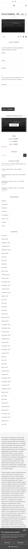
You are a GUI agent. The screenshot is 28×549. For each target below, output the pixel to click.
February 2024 (5, 274)
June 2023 (4, 303)
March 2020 (5, 403)
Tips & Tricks (5, 218)
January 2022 (5, 342)
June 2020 (4, 396)
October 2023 (5, 289)
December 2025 (6, 242)
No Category (5, 215)
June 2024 (4, 260)
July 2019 (4, 424)
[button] (14, 539)
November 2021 (6, 349)
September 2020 (6, 388)
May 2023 (4, 306)
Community (5, 204)
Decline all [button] (20, 542)
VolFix (3, 225)
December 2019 (6, 413)
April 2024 (4, 267)
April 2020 (4, 399)
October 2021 (5, 353)
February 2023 (5, 317)
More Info (4, 147)
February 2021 (5, 371)
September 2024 (6, 249)
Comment (4, 84)
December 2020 (6, 378)
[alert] (14, 538)
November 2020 (6, 381)
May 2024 (4, 264)
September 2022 (6, 335)
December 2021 (6, 346)
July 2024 (4, 257)
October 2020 (5, 385)
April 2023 (4, 310)
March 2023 (5, 314)
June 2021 (4, 360)
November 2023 (6, 285)
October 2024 (5, 246)
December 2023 (6, 282)
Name (4, 53)
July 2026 (4, 235)
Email (3, 60)
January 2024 (5, 278)
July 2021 (4, 356)
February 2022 (5, 339)
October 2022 (5, 331)
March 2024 (5, 271)
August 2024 (5, 253)
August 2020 (5, 392)
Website (4, 68)
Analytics (4, 201)
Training (4, 222)
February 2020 (5, 406)
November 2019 (6, 417)
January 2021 (5, 374)
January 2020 (5, 410)
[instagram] (13, 1)
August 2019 (5, 420)
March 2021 (5, 367)
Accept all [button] (7, 542)
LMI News (4, 211)
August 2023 (5, 296)
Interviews (4, 208)
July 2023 (4, 299)
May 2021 (4, 363)
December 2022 (6, 324)
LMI (4, 36)
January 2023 (5, 321)
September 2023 (6, 292)
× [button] (26, 530)
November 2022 (6, 328)
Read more (20, 537)
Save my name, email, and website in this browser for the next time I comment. (12, 78)
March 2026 (5, 239)
